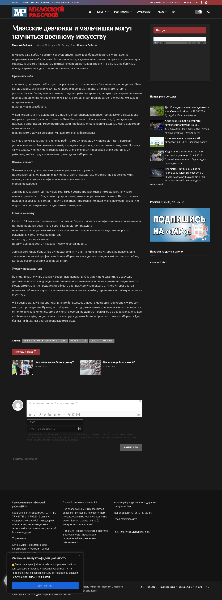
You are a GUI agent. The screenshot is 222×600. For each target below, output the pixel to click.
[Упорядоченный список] (49, 415)
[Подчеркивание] (39, 415)
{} (73, 414)
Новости (101, 11)
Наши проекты (121, 11)
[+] (78, 414)
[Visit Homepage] (38, 11)
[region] (45, 572)
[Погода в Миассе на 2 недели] (196, 43)
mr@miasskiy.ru (129, 519)
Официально (144, 11)
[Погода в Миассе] (180, 38)
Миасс (15, 2)
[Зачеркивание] (44, 415)
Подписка (75, 2)
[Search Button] (208, 11)
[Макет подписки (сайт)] (180, 224)
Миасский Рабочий (22, 45)
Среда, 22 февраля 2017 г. (51, 45)
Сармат (95, 341)
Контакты (45, 2)
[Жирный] (30, 415)
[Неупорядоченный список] (54, 415)
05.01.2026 (42, 366)
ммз (84, 341)
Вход (188, 2)
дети (63, 341)
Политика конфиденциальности (132, 531)
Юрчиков (108, 341)
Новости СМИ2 (158, 262)
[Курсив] (34, 415)
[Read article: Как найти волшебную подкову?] (22, 367)
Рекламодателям (60, 2)
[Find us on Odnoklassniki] (202, 2)
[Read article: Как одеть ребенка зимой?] (90, 367)
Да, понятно (45, 585)
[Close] (80, 555)
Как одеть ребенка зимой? (119, 362)
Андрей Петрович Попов (46, 594)
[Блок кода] (64, 415)
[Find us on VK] (197, 2)
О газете (25, 2)
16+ (173, 11)
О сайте (35, 2)
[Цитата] (59, 415)
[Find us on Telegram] (206, 2)
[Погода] (159, 43)
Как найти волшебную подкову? (55, 362)
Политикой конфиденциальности (31, 577)
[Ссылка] (68, 415)
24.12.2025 (110, 366)
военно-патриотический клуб (40, 341)
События (92, 45)
